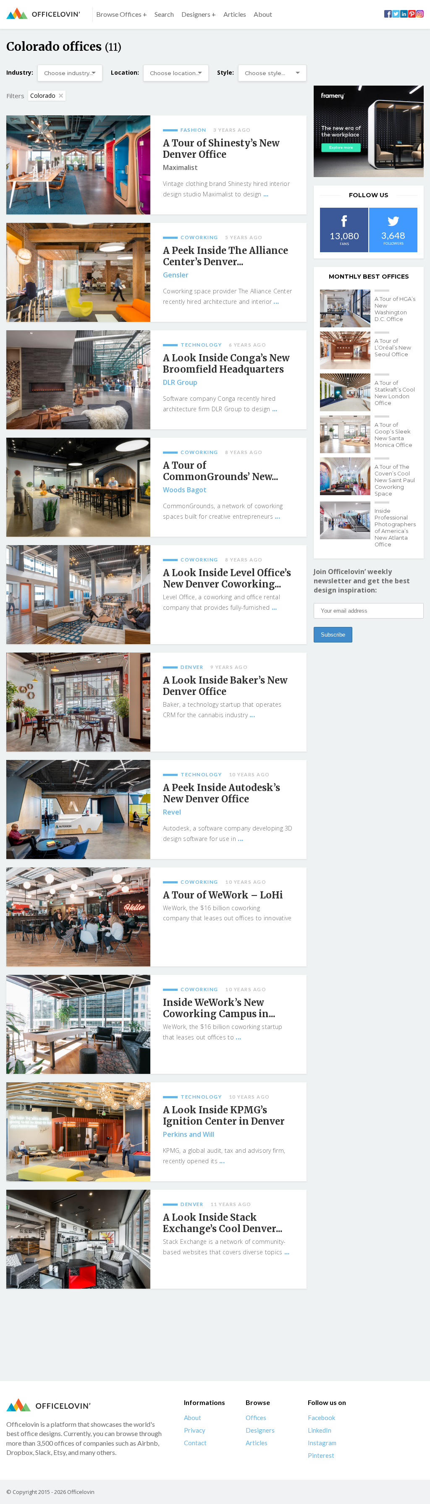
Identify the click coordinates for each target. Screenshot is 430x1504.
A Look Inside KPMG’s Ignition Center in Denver (224, 1115)
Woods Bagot (185, 489)
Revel (172, 812)
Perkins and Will (188, 1134)
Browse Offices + (121, 14)
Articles (234, 14)
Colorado (42, 95)
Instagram (322, 1443)
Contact (195, 1443)
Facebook (321, 1417)
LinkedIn (319, 1430)
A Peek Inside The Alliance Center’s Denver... (225, 256)
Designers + (198, 14)
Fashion (194, 130)
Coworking (199, 237)
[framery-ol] (369, 131)
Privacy (194, 1430)
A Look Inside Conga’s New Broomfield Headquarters (226, 363)
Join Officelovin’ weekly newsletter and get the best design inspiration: (362, 581)
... (266, 193)
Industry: (19, 72)
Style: (225, 72)
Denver (192, 667)
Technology (201, 344)
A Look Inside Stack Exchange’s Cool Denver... (223, 1223)
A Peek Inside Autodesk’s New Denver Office (221, 793)
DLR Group (180, 382)
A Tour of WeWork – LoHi (223, 895)
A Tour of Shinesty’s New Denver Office (221, 149)
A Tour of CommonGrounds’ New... (220, 471)
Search (164, 14)
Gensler (176, 274)
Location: (125, 72)
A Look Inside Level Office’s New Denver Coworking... (227, 578)
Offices (256, 1417)
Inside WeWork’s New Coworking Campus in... (219, 1008)
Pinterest (321, 1455)
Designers (260, 1430)
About (263, 14)
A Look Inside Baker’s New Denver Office (225, 686)
